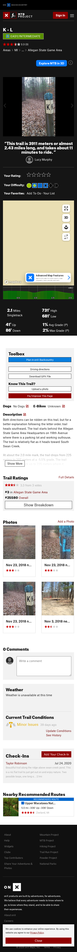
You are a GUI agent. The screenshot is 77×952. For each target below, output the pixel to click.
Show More (15, 463)
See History (53, 735)
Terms (47, 947)
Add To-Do (34, 193)
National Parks (48, 863)
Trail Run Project (49, 852)
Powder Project (48, 857)
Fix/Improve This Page (40, 395)
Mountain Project (49, 834)
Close (38, 940)
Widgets (8, 846)
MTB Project (47, 840)
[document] (38, 935)
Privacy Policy (37, 932)
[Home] (19, 15)
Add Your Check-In (56, 754)
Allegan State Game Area (45, 50)
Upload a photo (40, 389)
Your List (49, 193)
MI (16, 50)
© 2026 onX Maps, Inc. (28, 947)
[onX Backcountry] (15, 5)
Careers (8, 920)
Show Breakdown (39, 505)
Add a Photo (66, 521)
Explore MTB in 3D (51, 63)
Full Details (66, 477)
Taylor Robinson (16, 763)
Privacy (57, 947)
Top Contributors (13, 857)
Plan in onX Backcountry (40, 359)
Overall (23, 497)
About (7, 834)
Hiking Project (47, 846)
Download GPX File (40, 376)
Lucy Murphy (43, 159)
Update (58, 731)
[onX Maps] (12, 890)
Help (6, 840)
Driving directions (40, 369)
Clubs (7, 852)
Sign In (60, 15)
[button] (7, 106)
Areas (6, 50)
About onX (10, 915)
